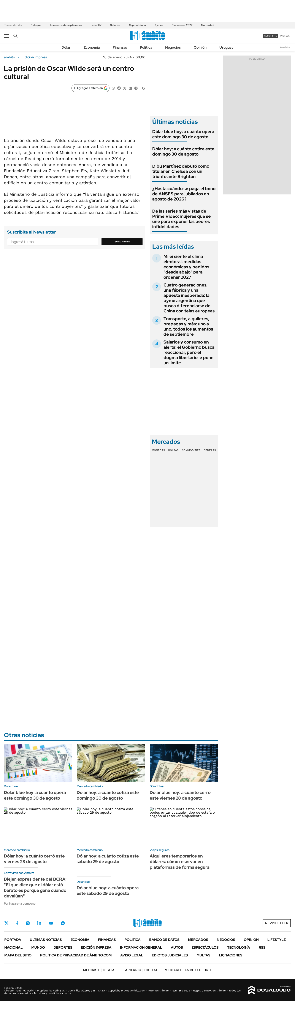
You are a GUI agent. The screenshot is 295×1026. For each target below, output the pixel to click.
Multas (203, 955)
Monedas (158, 450)
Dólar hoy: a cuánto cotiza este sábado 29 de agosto (108, 858)
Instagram (28, 923)
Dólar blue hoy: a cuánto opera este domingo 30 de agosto (183, 134)
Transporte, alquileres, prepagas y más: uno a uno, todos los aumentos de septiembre (188, 326)
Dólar (66, 47)
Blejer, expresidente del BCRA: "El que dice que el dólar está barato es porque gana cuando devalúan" (35, 887)
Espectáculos (205, 947)
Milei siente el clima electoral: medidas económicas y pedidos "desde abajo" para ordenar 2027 (186, 267)
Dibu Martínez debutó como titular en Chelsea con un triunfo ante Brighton (180, 171)
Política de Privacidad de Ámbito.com (76, 955)
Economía (92, 47)
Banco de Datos (164, 939)
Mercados (198, 939)
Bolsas (173, 450)
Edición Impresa (96, 947)
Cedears (210, 450)
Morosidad (207, 25)
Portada (12, 939)
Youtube (51, 923)
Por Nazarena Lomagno (19, 903)
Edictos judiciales (170, 955)
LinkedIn (39, 923)
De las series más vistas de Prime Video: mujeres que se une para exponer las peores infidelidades (181, 218)
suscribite (270, 36)
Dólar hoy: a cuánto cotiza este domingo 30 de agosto (183, 151)
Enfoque (36, 25)
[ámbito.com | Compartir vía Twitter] (124, 88)
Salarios (115, 25)
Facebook (17, 923)
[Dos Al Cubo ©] (269, 990)
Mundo (38, 947)
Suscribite (122, 241)
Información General (141, 947)
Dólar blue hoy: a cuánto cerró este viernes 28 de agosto (180, 795)
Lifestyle (276, 939)
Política (146, 47)
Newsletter (285, 47)
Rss (262, 947)
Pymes (159, 25)
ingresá (285, 36)
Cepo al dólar (137, 25)
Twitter (6, 923)
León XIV (96, 25)
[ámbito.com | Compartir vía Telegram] (136, 88)
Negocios (173, 47)
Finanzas (120, 47)
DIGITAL (100, 970)
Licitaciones (230, 955)
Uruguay (226, 47)
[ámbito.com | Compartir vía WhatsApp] (113, 88)
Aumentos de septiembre (66, 25)
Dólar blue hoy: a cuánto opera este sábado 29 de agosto (108, 890)
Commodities (191, 450)
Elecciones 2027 (182, 25)
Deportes (63, 947)
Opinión (200, 47)
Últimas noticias (46, 939)
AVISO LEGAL (131, 955)
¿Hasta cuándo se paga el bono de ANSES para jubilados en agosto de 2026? (184, 194)
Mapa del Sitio (18, 955)
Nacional (13, 947)
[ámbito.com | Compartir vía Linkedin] (130, 88)
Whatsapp (63, 923)
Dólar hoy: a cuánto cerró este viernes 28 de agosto (34, 858)
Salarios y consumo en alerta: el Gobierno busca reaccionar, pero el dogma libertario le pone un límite (188, 352)
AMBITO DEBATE (188, 970)
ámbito (9, 57)
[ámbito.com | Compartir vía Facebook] (119, 88)
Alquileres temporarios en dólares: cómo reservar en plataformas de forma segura (179, 861)
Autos (177, 947)
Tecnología (238, 947)
